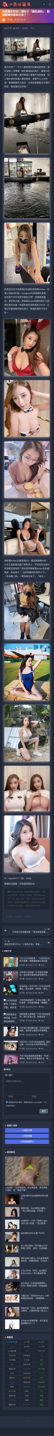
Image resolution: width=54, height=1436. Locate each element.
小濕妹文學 (27, 1130)
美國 (41, 1391)
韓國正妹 (12, 1405)
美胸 (27, 1396)
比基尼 (12, 1382)
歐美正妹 (26, 1378)
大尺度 (26, 1360)
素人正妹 (12, 1391)
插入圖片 (9, 1075)
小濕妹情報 (27, 1136)
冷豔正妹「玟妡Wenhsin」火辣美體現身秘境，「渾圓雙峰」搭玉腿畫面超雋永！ (35, 1298)
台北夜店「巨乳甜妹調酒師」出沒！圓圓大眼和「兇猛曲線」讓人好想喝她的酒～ (34, 1285)
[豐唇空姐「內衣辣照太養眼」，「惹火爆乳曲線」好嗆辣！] (12, 1215)
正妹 (41, 1378)
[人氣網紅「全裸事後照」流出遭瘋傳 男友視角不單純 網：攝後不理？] (27, 1183)
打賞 (9, 917)
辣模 (27, 1400)
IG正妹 (26, 1347)
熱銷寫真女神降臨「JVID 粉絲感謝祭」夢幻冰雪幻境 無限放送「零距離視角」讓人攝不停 (34, 1016)
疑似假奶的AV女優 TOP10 (32, 1233)
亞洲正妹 (41, 1351)
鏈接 (29, 917)
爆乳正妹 (26, 1387)
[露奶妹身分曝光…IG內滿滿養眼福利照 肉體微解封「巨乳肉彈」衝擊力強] (12, 1266)
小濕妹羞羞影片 (27, 1142)
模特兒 (12, 1378)
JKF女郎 (41, 1347)
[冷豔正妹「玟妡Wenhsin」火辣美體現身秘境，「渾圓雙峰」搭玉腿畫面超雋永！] (12, 1298)
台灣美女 (26, 1355)
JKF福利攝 (12, 1351)
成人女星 (41, 1369)
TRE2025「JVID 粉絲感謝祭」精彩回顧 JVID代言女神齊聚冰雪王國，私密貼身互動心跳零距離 (34, 1044)
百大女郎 (41, 1387)
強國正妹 (12, 1369)
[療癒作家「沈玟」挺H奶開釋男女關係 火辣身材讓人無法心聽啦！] (12, 1314)
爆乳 (12, 1387)
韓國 (41, 1400)
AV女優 (27, 1342)
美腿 (41, 1396)
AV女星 (41, 1342)
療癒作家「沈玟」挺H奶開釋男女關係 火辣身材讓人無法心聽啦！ (35, 1310)
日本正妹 (26, 1373)
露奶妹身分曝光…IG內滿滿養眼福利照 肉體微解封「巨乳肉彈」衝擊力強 (35, 1261)
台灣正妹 (12, 1355)
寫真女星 (26, 1364)
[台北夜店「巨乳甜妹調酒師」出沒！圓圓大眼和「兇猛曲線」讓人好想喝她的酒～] (12, 1290)
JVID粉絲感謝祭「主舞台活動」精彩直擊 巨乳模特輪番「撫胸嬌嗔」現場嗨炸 (34, 1002)
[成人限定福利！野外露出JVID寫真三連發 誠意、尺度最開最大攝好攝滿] (12, 1248)
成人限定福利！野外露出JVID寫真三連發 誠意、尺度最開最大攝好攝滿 (34, 1248)
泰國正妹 (26, 1382)
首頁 (17, 28)
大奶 (41, 1355)
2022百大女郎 (12, 1342)
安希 (41, 1360)
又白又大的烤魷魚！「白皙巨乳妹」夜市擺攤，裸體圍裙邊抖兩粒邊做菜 (34, 961)
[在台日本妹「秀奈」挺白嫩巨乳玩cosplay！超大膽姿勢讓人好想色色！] (12, 1278)
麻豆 (41, 1405)
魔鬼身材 (26, 1405)
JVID (27, 1351)
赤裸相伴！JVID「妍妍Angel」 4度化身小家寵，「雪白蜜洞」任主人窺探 (35, 1223)
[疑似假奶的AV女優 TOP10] (12, 1240)
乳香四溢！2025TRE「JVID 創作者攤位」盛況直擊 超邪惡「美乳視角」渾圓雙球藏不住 (34, 988)
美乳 (27, 1391)
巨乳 (41, 1364)
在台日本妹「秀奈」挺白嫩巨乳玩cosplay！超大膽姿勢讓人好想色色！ (34, 1273)
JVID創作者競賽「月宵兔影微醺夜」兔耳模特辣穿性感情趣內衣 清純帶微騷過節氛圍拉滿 (34, 975)
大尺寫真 (12, 1360)
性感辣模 (26, 1369)
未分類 (10, 20)
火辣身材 (41, 1382)
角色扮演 (12, 1400)
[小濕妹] (3, 19)
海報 (19, 917)
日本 (12, 1373)
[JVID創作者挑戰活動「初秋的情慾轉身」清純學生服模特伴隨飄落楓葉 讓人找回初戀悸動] (11, 1036)
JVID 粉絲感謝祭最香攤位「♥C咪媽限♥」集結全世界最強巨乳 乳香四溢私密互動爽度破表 (34, 1058)
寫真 (12, 1364)
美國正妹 (12, 1396)
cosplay (12, 1347)
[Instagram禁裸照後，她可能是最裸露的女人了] (12, 1326)
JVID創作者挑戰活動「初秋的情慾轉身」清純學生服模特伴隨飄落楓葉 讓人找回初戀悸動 (34, 1030)
